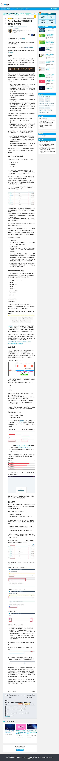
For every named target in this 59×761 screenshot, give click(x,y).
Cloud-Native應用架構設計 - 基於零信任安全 (50, 35)
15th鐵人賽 (42, 96)
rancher (15, 26)
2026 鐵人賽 (25, 8)
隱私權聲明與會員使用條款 (47, 757)
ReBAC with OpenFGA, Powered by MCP (50, 87)
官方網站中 (10, 326)
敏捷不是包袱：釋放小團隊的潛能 (50, 68)
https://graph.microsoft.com (24, 447)
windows (41, 110)
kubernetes (20, 26)
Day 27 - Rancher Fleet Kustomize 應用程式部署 (16, 708)
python (52, 105)
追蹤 (15, 691)
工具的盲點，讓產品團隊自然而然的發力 (50, 62)
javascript (41, 105)
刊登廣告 (31, 757)
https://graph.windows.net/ (22, 445)
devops (25, 26)
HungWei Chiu (16, 28)
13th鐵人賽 (11, 26)
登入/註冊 (55, 8)
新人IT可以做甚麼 (43, 118)
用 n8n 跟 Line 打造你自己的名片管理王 (50, 81)
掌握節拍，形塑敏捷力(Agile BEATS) (50, 55)
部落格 (23, 39)
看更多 (53, 26)
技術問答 (8, 8)
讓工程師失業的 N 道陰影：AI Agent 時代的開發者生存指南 (21, 732)
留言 (10, 691)
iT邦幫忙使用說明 (29, 758)
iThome (26, 757)
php (45, 110)
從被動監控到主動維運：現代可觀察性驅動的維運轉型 (32, 732)
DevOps (10, 18)
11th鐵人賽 (42, 103)
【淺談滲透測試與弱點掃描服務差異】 (50, 48)
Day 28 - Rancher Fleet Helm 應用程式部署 (15, 710)
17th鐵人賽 (42, 101)
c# (47, 110)
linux (51, 110)
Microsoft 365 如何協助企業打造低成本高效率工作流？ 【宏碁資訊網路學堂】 (50, 29)
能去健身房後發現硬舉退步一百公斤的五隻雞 (22, 30)
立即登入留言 (20, 749)
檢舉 (34, 691)
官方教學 (22, 421)
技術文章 (3, 8)
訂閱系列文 (27, 704)
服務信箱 (39, 757)
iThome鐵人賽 (47, 13)
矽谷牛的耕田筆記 (29, 47)
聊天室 (21, 8)
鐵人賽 (46, 103)
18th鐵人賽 (48, 107)
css (47, 112)
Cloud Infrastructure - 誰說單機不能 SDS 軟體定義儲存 (50, 42)
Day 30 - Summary (10, 715)
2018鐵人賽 (47, 105)
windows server (42, 112)
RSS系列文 (21, 704)
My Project (13, 8)
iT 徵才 (17, 8)
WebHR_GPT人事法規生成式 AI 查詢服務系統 (50, 75)
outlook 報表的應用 (43, 127)
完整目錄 (8, 716)
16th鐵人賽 (47, 96)
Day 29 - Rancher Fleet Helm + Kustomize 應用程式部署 (18, 713)
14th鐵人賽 (47, 98)
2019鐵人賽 (51, 103)
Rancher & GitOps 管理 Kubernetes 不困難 (20, 18)
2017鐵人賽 (42, 107)
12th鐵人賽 (47, 101)
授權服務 (35, 757)
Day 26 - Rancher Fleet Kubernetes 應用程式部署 (16, 706)
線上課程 (11, 52)
